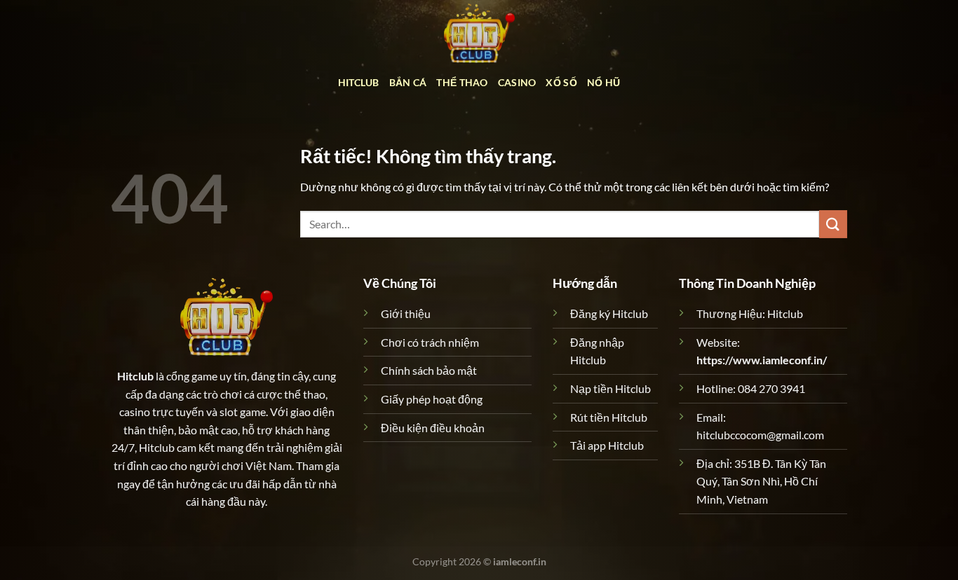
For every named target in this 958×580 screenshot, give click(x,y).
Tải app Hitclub (607, 445)
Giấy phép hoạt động (432, 399)
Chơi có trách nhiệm (430, 342)
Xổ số (561, 82)
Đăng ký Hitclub (609, 313)
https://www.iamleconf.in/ (761, 359)
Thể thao (461, 82)
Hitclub (358, 82)
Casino (517, 82)
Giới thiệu (406, 313)
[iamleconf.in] (479, 31)
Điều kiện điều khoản (433, 427)
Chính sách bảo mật (429, 370)
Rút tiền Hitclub (608, 417)
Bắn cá (408, 82)
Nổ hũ (603, 82)
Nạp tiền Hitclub (610, 388)
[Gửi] (833, 223)
